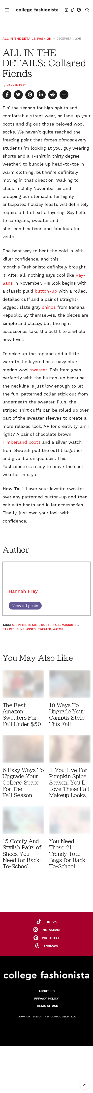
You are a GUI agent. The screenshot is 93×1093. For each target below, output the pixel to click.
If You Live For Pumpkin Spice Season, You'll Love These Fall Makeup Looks (69, 783)
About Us (47, 991)
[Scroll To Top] (84, 1084)
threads (50, 945)
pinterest (51, 937)
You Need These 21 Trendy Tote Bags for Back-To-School (68, 854)
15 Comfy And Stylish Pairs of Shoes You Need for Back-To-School (22, 854)
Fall (56, 625)
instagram (51, 929)
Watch (58, 629)
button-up (46, 291)
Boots (46, 625)
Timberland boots (21, 442)
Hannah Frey (16, 85)
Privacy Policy (46, 998)
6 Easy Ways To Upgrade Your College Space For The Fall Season (23, 783)
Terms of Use (46, 1005)
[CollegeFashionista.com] (37, 10)
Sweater (44, 629)
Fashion (44, 38)
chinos (49, 307)
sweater (38, 369)
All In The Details (19, 38)
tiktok (51, 921)
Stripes (8, 629)
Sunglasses (26, 629)
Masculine (70, 625)
